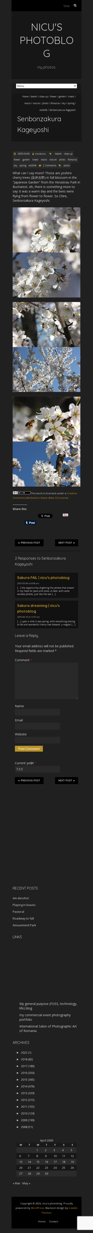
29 (38, 1173)
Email (19, 720)
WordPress (37, 1208)
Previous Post (30, 542)
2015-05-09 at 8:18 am (28, 583)
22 (38, 1168)
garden (62, 96)
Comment (23, 660)
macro (27, 103)
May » (26, 1183)
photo (45, 103)
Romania (55, 103)
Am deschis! (21, 898)
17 (55, 1162)
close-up (44, 96)
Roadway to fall (23, 918)
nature (36, 103)
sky (63, 103)
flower (53, 96)
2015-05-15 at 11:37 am (28, 616)
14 (29, 1162)
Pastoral (18, 912)
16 (46, 1162)
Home (25, 96)
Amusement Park (24, 925)
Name (19, 706)
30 (46, 1173)
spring (71, 103)
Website (21, 734)
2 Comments (49, 165)
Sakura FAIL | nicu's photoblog (43, 577)
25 (63, 1168)
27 (20, 1173)
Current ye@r (26, 763)
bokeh (34, 96)
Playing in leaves (24, 905)
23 (46, 1168)
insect (71, 96)
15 (38, 1162)
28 (29, 1173)
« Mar (16, 1183)
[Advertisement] (41, 850)
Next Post (65, 542)
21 (29, 1168)
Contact (53, 1221)
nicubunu (40, 153)
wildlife (43, 110)
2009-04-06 (23, 153)
